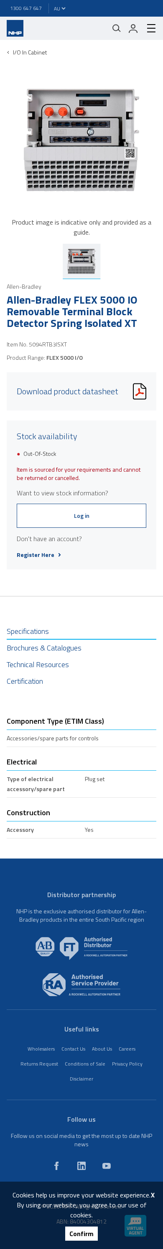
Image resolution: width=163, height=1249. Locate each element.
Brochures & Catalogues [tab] (44, 647)
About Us (102, 1049)
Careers (127, 1049)
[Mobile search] (116, 28)
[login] (133, 28)
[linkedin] (81, 1166)
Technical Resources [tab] (38, 664)
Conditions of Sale (85, 1064)
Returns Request (39, 1064)
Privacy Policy (127, 1064)
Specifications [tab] (28, 631)
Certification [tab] (25, 681)
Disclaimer (81, 1079)
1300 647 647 (26, 8)
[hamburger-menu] (148, 28)
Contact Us (73, 1049)
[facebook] (56, 1166)
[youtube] (106, 1166)
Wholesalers (41, 1049)
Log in (81, 515)
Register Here (35, 555)
